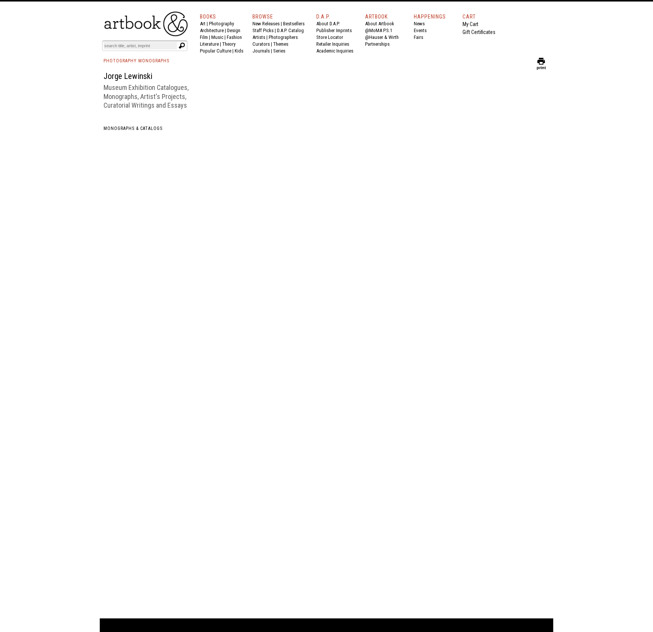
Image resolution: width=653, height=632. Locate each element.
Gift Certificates (479, 32)
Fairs (418, 37)
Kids (239, 51)
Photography (221, 23)
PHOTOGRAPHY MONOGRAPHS (136, 60)
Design (233, 30)
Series (279, 51)
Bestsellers (294, 23)
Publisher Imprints (334, 30)
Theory (228, 44)
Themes (280, 44)
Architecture (212, 30)
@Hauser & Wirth (382, 37)
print (541, 66)
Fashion (234, 37)
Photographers (283, 37)
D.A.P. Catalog (290, 30)
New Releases (266, 23)
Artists (258, 37)
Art (203, 23)
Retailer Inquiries (332, 44)
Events (420, 30)
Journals (261, 51)
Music (217, 37)
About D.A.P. (328, 23)
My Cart (470, 24)
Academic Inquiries (334, 51)
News (419, 23)
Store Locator (329, 37)
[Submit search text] (182, 45)
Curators (261, 44)
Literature (209, 44)
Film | (205, 37)
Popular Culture (215, 51)
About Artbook (379, 23)
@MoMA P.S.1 (378, 30)
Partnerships (377, 44)
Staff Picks (263, 30)
